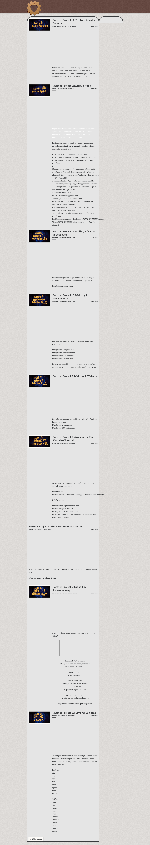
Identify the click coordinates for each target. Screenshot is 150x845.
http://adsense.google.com (62, 286)
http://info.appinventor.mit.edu (84, 184)
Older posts (36, 839)
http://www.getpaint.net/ (62, 508)
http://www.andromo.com (79, 187)
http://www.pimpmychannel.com (65, 506)
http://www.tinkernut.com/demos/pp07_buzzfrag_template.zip (78, 494)
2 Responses (94, 301)
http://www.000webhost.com (64, 428)
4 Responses (94, 443)
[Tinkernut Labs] (33, 8)
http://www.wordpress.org (62, 425)
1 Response (95, 237)
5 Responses (94, 88)
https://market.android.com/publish (77, 157)
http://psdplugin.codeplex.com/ (65, 511)
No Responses (94, 26)
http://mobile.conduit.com (62, 201)
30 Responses (94, 715)
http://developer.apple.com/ (72, 154)
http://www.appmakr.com (67, 195)
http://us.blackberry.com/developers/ (77, 169)
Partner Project (71, 26)
